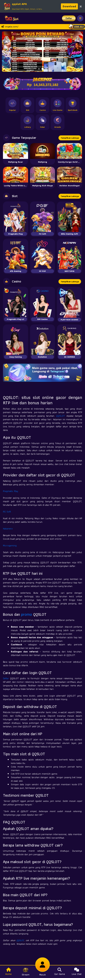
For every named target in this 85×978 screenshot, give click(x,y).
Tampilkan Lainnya (70, 138)
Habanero (8, 528)
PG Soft (7, 511)
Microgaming (10, 545)
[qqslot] (10, 18)
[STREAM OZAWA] (76, 49)
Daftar (69, 18)
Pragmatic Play (10, 491)
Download (69, 6)
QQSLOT (60, 416)
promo (26, 614)
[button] (6, 51)
